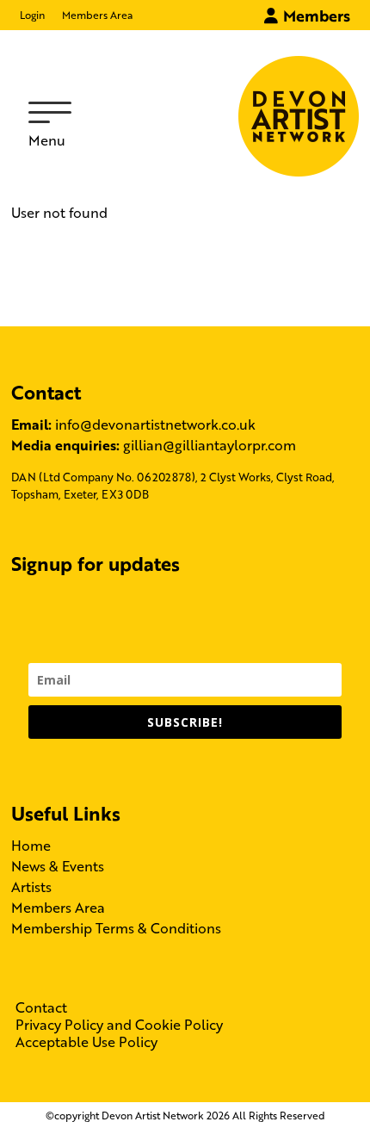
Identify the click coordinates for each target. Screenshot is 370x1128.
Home (31, 845)
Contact (41, 1007)
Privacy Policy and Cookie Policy (119, 1024)
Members (314, 14)
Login (32, 15)
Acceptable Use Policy (86, 1042)
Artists (31, 886)
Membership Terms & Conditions (116, 928)
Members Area (97, 15)
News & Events (57, 866)
